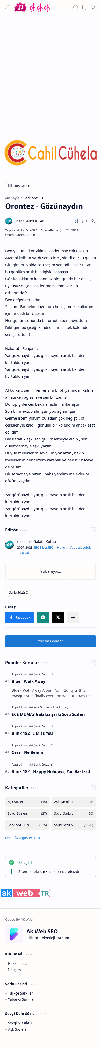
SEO (36, 547)
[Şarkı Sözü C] (43, 745)
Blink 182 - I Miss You (32, 733)
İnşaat (24, 552)
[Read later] (76, 221)
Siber (43, 547)
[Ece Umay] (60, 707)
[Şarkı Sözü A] (74, 825)
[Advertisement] (50, 69)
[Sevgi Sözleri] (27, 813)
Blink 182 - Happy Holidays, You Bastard (51, 771)
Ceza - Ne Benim (27, 752)
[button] (8, 7)
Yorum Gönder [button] (50, 641)
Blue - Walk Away (28, 681)
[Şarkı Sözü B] (43, 674)
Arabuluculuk (80, 547)
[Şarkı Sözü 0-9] (27, 825)
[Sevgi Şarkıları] (74, 813)
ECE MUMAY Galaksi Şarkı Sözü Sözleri (48, 714)
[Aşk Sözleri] (43, 707)
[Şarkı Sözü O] (18, 592)
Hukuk (62, 547)
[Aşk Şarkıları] (74, 802)
